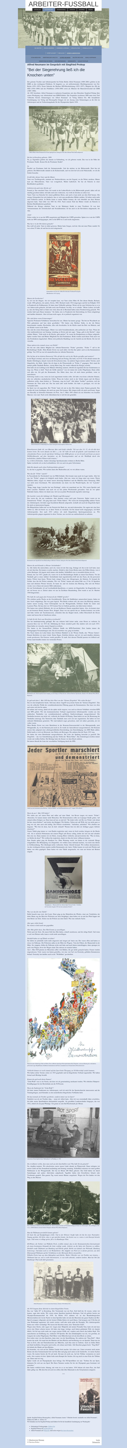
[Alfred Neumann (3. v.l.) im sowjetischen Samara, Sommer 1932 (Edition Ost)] (63, 1282)
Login (98, 1440)
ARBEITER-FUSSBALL (63, 4)
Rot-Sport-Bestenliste (67, 1430)
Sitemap (41, 1440)
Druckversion (33, 1440)
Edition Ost (51, 1426)
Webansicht (96, 1442)
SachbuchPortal (48, 1428)
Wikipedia (47, 1430)
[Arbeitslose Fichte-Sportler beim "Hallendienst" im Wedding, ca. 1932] (63, 1133)
